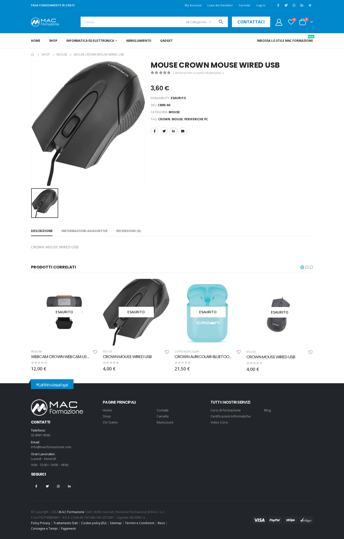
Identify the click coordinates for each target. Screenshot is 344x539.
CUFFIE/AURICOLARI (187, 351)
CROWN (164, 119)
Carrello (244, 5)
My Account (193, 5)
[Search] (221, 22)
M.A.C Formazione (71, 512)
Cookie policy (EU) (94, 523)
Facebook (155, 131)
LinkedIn (173, 131)
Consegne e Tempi (44, 528)
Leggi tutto (89, 287)
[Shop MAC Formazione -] (45, 22)
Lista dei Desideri (220, 5)
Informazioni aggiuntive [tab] (84, 230)
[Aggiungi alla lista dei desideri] (95, 353)
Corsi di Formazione (226, 410)
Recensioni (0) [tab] (128, 230)
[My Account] (278, 22)
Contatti (162, 410)
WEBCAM (36, 351)
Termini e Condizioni (139, 523)
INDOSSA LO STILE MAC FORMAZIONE (285, 39)
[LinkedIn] (301, 5)
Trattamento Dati (65, 523)
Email (183, 131)
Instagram (58, 486)
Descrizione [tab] (42, 230)
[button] (302, 267)
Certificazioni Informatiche (231, 416)
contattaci (251, 22)
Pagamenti (68, 528)
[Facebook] (278, 5)
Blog (267, 410)
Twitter (164, 131)
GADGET (166, 40)
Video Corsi (219, 422)
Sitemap (116, 523)
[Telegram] (309, 5)
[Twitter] (286, 5)
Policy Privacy (40, 523)
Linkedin (69, 486)
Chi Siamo (110, 422)
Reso (161, 523)
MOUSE (174, 112)
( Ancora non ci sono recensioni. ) (198, 72)
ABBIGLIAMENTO (138, 40)
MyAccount (165, 422)
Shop (53, 40)
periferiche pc (196, 119)
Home (35, 40)
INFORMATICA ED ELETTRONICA (90, 40)
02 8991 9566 (40, 435)
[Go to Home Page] (33, 55)
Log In (260, 5)
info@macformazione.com (51, 447)
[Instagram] (294, 5)
